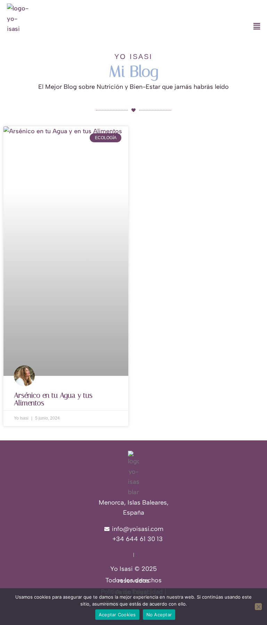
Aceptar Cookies (117, 614)
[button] (167, 27)
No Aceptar (159, 614)
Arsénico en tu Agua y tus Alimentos (53, 399)
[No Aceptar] (258, 606)
